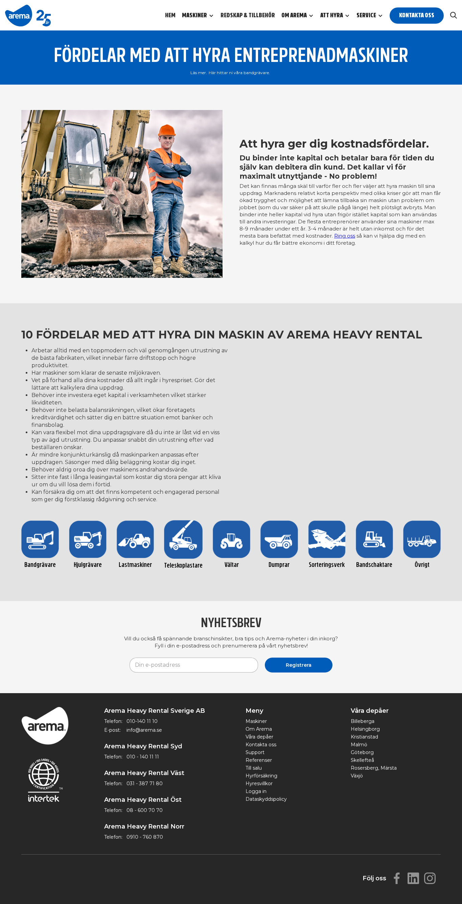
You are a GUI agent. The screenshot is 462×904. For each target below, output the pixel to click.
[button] (201, 15)
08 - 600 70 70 (144, 810)
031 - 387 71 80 (144, 783)
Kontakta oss (416, 15)
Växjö (357, 776)
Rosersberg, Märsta (374, 768)
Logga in (256, 791)
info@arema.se (144, 730)
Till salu (254, 768)
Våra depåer (259, 737)
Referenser (259, 760)
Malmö (359, 745)
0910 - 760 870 (144, 837)
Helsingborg (365, 729)
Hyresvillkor (259, 783)
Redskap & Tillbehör (248, 15)
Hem (170, 15)
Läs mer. (198, 72)
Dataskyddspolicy (266, 799)
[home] (28, 15)
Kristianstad (364, 737)
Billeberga (362, 721)
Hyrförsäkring (261, 776)
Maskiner (256, 721)
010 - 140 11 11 (142, 757)
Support (255, 752)
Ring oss (344, 236)
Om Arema (259, 729)
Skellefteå (362, 760)
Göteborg (362, 752)
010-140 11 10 (142, 721)
